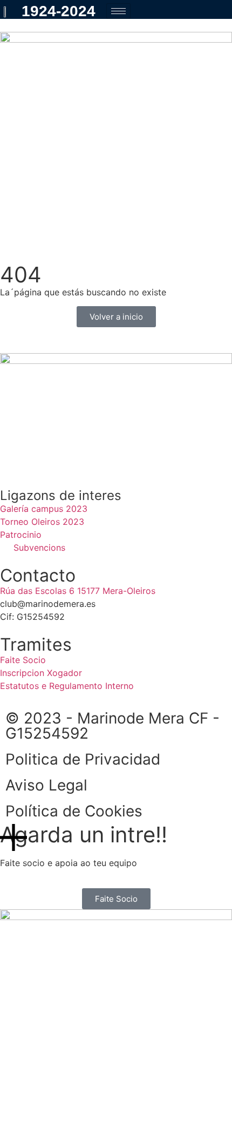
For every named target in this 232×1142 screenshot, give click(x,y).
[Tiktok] (72, 459)
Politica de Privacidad (82, 759)
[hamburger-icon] (118, 11)
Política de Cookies (73, 811)
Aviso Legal (46, 785)
